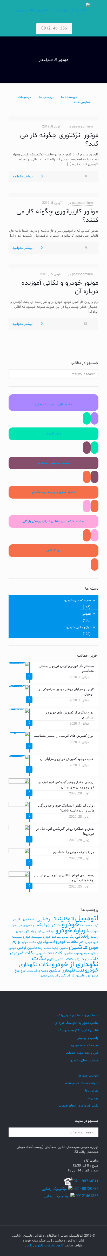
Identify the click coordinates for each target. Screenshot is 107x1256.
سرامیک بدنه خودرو (84, 1045)
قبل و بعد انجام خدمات (82, 1053)
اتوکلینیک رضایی (55, 919)
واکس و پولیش (87, 1038)
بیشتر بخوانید (22, 176)
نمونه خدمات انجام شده (81, 1083)
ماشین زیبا (44, 948)
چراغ (23, 971)
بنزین (17, 919)
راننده (94, 936)
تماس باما (91, 1090)
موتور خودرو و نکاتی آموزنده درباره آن (59, 287)
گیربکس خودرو (49, 976)
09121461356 (54, 28)
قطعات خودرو (67, 942)
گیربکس (64, 976)
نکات (59, 953)
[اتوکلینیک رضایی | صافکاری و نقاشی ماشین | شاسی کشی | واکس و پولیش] (53, 10)
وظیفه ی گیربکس (37, 971)
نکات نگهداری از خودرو (65, 961)
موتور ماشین (71, 954)
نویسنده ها (69, 97)
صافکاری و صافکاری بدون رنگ (77, 1015)
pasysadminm (82, 126)
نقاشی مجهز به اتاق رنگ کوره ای (76, 1023)
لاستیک (49, 941)
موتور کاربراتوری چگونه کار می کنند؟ (57, 216)
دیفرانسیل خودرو (44, 932)
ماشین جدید (60, 948)
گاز (73, 976)
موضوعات (24, 97)
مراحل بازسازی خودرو (84, 1060)
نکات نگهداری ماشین (66, 970)
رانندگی (82, 936)
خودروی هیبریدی (22, 926)
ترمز (95, 925)
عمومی (86, 614)
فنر (81, 942)
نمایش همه (82, 102)
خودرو (70, 924)
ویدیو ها (92, 1098)
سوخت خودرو (52, 937)
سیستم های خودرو (77, 600)
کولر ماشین (83, 976)
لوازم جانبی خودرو (78, 627)
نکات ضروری (45, 953)
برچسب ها (46, 97)
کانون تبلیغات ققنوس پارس (44, 1245)
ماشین (78, 947)
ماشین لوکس (27, 947)
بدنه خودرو (29, 920)
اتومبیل (86, 918)
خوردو (94, 931)
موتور (12, 948)
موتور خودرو (89, 953)
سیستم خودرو (32, 937)
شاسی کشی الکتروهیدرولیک (78, 1030)
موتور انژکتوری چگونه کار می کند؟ (59, 140)
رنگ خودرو (68, 937)
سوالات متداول (88, 1075)
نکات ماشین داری (60, 959)
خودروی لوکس (47, 925)
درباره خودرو (72, 930)
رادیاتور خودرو (25, 931)
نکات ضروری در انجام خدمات (78, 1105)
